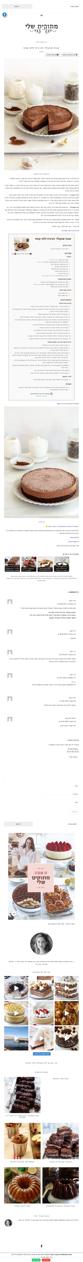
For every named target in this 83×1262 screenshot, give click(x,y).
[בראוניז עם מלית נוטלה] (60, 1141)
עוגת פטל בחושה (61, 1078)
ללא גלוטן (60, 576)
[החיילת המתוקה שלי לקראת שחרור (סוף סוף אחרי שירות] (16, 1038)
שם (76, 786)
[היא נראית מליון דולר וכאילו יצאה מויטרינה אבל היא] (41, 1013)
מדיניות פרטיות (35, 1257)
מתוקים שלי (41, 29)
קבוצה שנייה (72, 541)
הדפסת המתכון (51, 55)
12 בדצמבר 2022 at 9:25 (67, 654)
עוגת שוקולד (57, 578)
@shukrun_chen (41, 396)
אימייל (75, 794)
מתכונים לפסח (44, 576)
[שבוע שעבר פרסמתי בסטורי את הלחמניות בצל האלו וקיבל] (67, 1013)
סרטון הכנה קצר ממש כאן (70, 230)
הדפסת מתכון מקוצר (23, 254)
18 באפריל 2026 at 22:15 (67, 721)
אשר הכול (36, 1260)
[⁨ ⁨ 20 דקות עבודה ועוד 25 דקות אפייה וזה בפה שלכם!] (16, 988)
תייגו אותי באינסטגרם (66, 526)
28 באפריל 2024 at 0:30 (68, 701)
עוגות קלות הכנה (31, 576)
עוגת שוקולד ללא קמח (20, 578)
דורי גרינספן (61, 404)
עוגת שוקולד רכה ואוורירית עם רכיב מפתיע (22, 1116)
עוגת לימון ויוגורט (22, 1206)
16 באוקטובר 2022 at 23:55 (66, 604)
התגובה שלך (73, 757)
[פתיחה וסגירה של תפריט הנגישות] (4, 14)
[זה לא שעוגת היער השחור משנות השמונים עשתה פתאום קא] (67, 1038)
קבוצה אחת (74, 537)
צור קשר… (20, 1220)
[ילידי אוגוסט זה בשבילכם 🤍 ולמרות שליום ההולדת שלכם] (67, 988)
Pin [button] (13, 254)
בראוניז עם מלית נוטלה (61, 1162)
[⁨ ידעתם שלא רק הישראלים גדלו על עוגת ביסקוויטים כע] (41, 988)
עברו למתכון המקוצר (69, 55)
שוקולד (39, 580)
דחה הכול (46, 1260)
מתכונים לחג (53, 576)
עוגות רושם (22, 576)
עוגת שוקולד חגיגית (47, 578)
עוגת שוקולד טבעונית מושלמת (60, 1206)
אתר (76, 802)
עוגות (38, 576)
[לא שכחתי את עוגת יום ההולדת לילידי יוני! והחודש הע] (41, 1038)
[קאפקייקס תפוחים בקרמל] (22, 1141)
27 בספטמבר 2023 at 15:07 (66, 678)
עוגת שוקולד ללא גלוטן (34, 578)
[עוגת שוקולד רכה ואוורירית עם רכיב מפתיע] (22, 1095)
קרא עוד (38, 964)
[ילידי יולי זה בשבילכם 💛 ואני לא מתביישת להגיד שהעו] (16, 1013)
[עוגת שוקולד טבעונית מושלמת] (60, 1185)
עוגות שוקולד (14, 576)
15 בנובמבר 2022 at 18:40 (67, 634)
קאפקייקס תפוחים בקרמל (22, 1162)
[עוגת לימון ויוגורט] (22, 1185)
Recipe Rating (73, 749)
